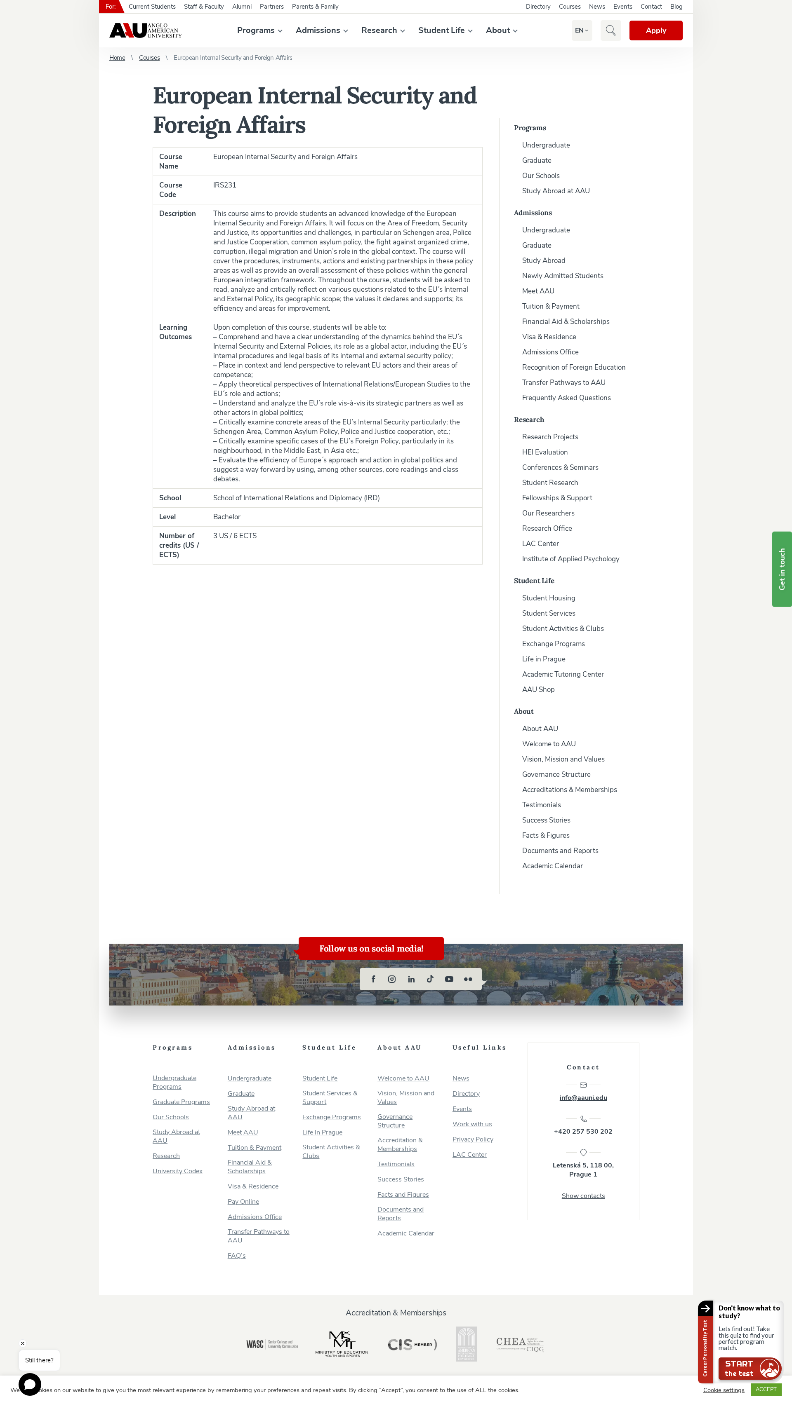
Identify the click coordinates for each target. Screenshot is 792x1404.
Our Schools (541, 175)
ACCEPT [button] (766, 1389)
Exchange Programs (553, 644)
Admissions (318, 30)
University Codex (178, 1171)
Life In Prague (322, 1132)
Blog (676, 6)
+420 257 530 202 (583, 1131)
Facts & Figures (546, 835)
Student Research (550, 483)
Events (622, 6)
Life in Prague (544, 659)
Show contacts (583, 1195)
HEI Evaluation (545, 452)
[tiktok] (430, 979)
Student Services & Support (330, 1097)
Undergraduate (546, 145)
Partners (272, 6)
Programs (256, 30)
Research (379, 30)
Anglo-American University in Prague (145, 30)
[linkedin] (411, 979)
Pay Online (243, 1202)
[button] (579, 30)
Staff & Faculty (204, 6)
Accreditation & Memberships (400, 1144)
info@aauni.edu (583, 1097)
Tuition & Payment (551, 306)
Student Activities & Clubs (563, 628)
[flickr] (468, 979)
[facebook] (373, 979)
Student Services (548, 613)
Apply (656, 30)
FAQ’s (237, 1256)
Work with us (472, 1124)
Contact (651, 6)
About (498, 30)
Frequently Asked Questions (566, 398)
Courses (570, 6)
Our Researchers (548, 513)
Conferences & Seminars (560, 467)
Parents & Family (315, 6)
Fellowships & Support (557, 498)
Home (117, 58)
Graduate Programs (181, 1102)
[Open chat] (30, 1384)
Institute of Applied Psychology (571, 559)
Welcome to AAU (549, 744)
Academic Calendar (552, 866)
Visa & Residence (549, 337)
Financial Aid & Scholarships (566, 321)
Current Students (152, 6)
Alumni (242, 6)
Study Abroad (544, 260)
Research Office (547, 528)
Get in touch (782, 569)
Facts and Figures (403, 1195)
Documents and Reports (560, 851)
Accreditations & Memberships (569, 790)
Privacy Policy (473, 1139)
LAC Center (540, 543)
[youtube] (449, 979)
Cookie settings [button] (724, 1390)
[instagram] (392, 979)
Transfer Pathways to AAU (564, 382)
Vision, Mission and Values (563, 759)
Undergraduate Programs (174, 1082)
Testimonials (541, 805)
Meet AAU (538, 291)
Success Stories (546, 820)
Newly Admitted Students (562, 276)
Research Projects (550, 437)
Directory (538, 6)
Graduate (537, 160)
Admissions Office (550, 352)
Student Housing (548, 598)
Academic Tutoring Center (563, 674)
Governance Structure (556, 774)
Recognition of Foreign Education (574, 367)
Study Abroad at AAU (556, 191)
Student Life (441, 30)
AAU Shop (538, 689)
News (597, 6)
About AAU (540, 729)
